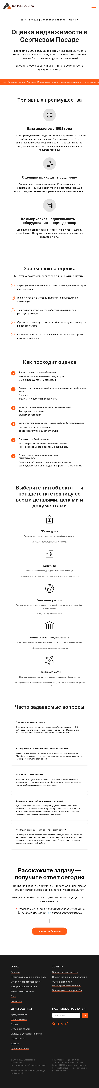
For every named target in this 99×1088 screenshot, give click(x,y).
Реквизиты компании (22, 991)
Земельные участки (49, 600)
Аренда (15, 1043)
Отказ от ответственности (26, 981)
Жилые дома (49, 531)
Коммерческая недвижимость (49, 637)
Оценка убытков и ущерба (67, 990)
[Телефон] (58, 1023)
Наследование (19, 1019)
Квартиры (49, 565)
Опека (14, 1024)
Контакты (16, 1001)
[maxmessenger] (53, 1023)
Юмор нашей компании (24, 986)
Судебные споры (20, 1029)
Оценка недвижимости (65, 972)
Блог (13, 996)
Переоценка (17, 1038)
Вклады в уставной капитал (26, 1033)
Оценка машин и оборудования (69, 977)
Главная (15, 972)
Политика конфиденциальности (28, 977)
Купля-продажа (20, 1048)
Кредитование (19, 1014)
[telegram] (62, 1023)
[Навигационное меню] (94, 6)
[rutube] (66, 1023)
